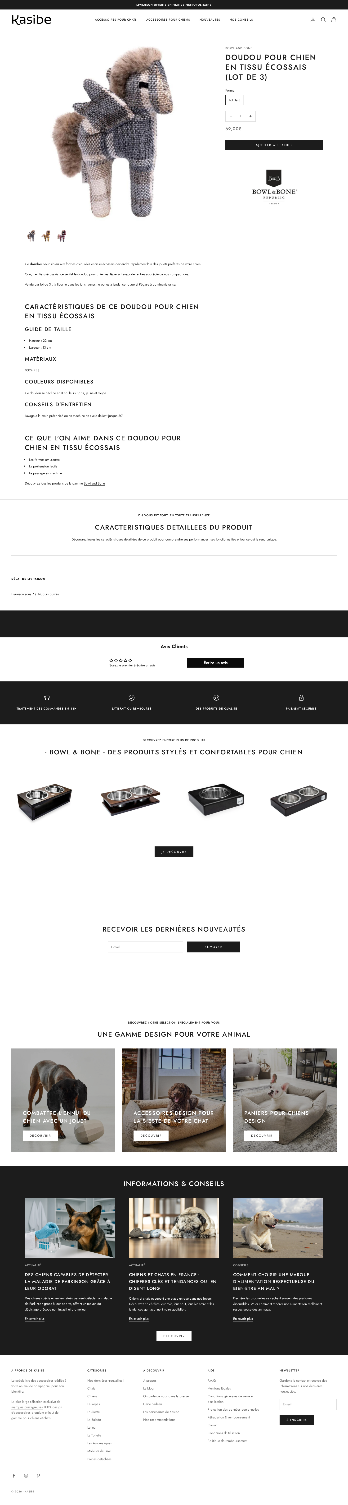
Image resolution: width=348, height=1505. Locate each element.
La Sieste (93, 1411)
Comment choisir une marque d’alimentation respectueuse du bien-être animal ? (273, 1282)
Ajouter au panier (274, 145)
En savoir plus (35, 1318)
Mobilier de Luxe (99, 1451)
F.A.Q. (212, 1380)
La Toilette (94, 1435)
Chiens (92, 1396)
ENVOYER (213, 947)
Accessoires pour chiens (168, 20)
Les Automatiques (99, 1443)
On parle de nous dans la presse (166, 1396)
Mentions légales (219, 1388)
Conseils (241, 1265)
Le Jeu (91, 1427)
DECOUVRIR (174, 1336)
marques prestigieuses (27, 1407)
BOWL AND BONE (238, 48)
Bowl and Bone (94, 483)
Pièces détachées (99, 1459)
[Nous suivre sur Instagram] (26, 1475)
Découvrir (40, 1135)
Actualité (33, 1265)
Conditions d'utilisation (224, 1433)
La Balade (94, 1419)
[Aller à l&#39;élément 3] (61, 235)
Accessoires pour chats (116, 20)
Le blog (148, 1388)
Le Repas (93, 1404)
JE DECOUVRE (174, 851)
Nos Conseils (241, 20)
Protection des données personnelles (233, 1409)
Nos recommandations (159, 1419)
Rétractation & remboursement (229, 1417)
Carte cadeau (152, 1404)
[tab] (28, 580)
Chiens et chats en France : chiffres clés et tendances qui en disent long (173, 1282)
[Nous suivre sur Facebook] (13, 1475)
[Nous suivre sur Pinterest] (38, 1475)
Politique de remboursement (227, 1440)
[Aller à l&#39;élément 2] (46, 235)
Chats (91, 1388)
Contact (213, 1425)
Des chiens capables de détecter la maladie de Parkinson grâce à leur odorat (68, 1282)
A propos (149, 1380)
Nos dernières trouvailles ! (105, 1380)
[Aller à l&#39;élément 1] (31, 235)
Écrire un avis (216, 662)
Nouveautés (210, 20)
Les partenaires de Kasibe (161, 1411)
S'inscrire (296, 1419)
